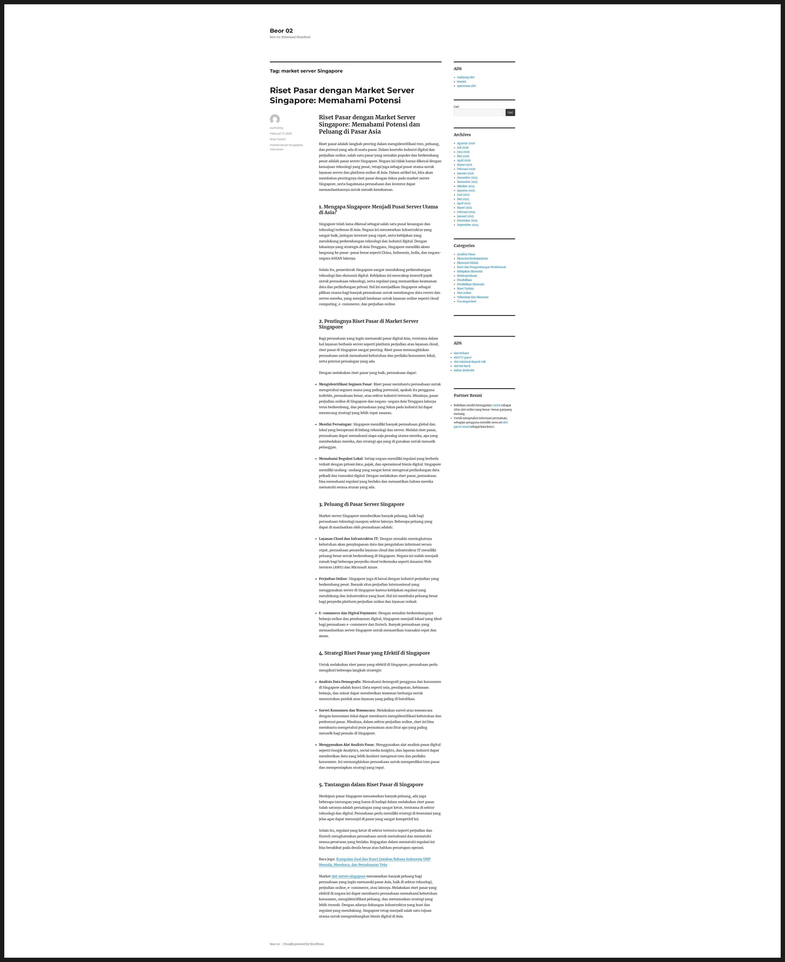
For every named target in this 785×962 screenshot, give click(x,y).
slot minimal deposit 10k (470, 362)
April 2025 (464, 203)
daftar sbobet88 (464, 370)
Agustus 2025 (466, 190)
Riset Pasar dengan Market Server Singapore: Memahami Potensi (342, 95)
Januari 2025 (465, 216)
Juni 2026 (463, 152)
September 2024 (467, 225)
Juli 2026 (463, 147)
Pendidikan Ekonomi (470, 284)
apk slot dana (479, 322)
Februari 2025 (466, 212)
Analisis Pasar (466, 254)
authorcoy (276, 127)
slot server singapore (349, 876)
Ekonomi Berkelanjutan (472, 258)
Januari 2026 (465, 173)
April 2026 (464, 160)
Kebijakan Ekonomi (469, 271)
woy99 (461, 81)
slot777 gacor (463, 357)
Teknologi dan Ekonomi (472, 297)
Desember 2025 (467, 177)
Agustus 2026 (466, 143)
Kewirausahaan (467, 275)
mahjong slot (465, 77)
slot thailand (462, 322)
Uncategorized (466, 301)
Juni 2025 (463, 195)
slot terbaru (461, 353)
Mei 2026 (463, 156)
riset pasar (277, 149)
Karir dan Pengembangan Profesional (481, 267)
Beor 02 (281, 30)
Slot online (464, 293)
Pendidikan (464, 280)
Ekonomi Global (467, 263)
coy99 (496, 405)
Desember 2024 (467, 220)
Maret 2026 (464, 165)
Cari (456, 107)
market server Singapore (286, 145)
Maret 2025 (464, 207)
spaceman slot (466, 86)
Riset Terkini (278, 139)
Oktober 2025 (466, 186)
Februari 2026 (466, 169)
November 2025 (467, 182)
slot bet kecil (462, 366)
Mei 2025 (463, 199)
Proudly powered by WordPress (304, 944)
